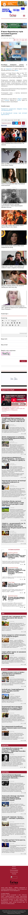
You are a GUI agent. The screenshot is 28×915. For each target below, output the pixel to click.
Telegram (20, 99)
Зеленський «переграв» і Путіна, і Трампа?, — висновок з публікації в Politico (13, 818)
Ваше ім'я (4, 339)
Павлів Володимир (13, 596)
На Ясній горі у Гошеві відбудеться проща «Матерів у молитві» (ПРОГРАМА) (13, 690)
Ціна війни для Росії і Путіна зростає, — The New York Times (13, 840)
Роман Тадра (11, 582)
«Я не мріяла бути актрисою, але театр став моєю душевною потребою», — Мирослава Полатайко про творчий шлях (13, 750)
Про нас (14, 866)
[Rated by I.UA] (14, 877)
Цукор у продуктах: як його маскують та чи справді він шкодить (14, 635)
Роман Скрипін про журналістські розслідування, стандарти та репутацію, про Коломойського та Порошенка (13, 408)
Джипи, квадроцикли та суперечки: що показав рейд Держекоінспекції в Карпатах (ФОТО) (13, 438)
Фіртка (16, 70)
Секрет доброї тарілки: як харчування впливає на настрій (14, 652)
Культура (5, 745)
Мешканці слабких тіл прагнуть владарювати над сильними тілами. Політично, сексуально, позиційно (16, 571)
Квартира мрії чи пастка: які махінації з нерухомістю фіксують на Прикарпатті (14, 482)
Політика (5, 772)
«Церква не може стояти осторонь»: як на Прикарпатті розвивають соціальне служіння (13, 673)
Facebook (7, 100)
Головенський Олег (13, 552)
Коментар (4, 318)
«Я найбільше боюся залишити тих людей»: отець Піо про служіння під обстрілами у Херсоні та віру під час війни (13, 420)
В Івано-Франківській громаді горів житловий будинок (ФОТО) (14, 113)
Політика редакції (14, 870)
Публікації (5, 415)
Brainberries (14, 146)
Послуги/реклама (14, 872)
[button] (3, 321)
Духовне (5, 669)
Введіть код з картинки (8, 350)
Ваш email (4, 345)
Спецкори (14, 873)
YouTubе (19, 100)
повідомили (8, 69)
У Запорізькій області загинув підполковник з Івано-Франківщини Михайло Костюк (12, 205)
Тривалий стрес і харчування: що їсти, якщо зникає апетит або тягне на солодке (14, 618)
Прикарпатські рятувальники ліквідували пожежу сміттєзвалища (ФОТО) (14, 109)
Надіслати (23, 361)
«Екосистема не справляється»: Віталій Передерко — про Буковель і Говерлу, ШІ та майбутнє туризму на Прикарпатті (13, 459)
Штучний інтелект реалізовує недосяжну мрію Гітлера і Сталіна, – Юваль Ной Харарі (17, 556)
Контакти (14, 868)
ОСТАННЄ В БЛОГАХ (14, 549)
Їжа (3, 613)
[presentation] (3, 321)
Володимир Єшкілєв (13, 567)
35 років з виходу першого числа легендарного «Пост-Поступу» (16, 598)
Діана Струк (12, 38)
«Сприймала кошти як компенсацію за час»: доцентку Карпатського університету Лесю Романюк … (14, 307)
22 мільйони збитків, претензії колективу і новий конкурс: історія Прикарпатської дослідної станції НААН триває (13, 503)
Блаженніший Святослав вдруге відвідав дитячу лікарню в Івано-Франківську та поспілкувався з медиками (12, 709)
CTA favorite (14, 289)
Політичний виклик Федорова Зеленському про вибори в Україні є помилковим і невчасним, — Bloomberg (13, 777)
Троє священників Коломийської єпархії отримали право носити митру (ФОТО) (14, 727)
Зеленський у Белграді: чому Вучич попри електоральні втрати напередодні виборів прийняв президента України (13, 798)
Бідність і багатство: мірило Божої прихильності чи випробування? (17, 585)
